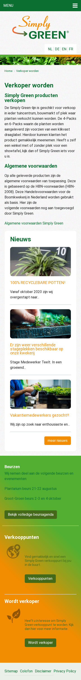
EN (64, 49)
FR (71, 49)
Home (8, 70)
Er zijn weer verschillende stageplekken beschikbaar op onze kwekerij (36, 348)
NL (50, 49)
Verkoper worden (27, 70)
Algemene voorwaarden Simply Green (33, 223)
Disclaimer (43, 671)
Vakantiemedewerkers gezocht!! (39, 415)
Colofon (26, 671)
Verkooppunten (40, 578)
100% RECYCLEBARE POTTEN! (37, 282)
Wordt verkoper (40, 642)
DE (57, 49)
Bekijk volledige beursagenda (31, 514)
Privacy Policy (65, 671)
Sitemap (11, 671)
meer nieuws (58, 440)
